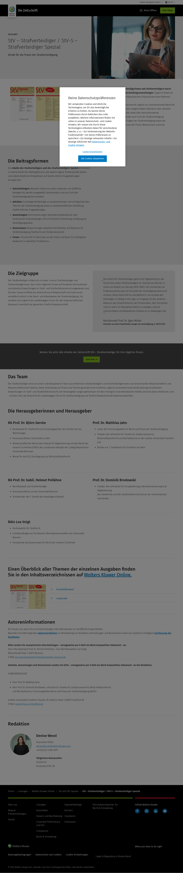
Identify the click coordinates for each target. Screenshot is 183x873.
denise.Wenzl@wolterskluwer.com (53, 746)
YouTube (165, 811)
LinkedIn (155, 811)
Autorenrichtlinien (47, 633)
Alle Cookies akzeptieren (92, 158)
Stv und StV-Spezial (68, 791)
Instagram (146, 811)
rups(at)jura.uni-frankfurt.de (29, 704)
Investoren (69, 816)
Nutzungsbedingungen (19, 854)
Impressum (70, 821)
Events (11, 819)
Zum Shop (167, 10)
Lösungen (23, 791)
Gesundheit (42, 810)
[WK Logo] (18, 846)
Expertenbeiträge (73, 804)
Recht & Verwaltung (46, 836)
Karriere (68, 810)
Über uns (12, 804)
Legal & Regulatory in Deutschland (113, 856)
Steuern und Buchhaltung (49, 816)
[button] (65, 589)
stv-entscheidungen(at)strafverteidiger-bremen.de (40, 657)
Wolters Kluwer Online (43, 791)
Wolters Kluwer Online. (108, 574)
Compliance (42, 831)
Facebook (137, 811)
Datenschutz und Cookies (48, 854)
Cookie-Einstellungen (92, 152)
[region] (92, 126)
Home (11, 791)
